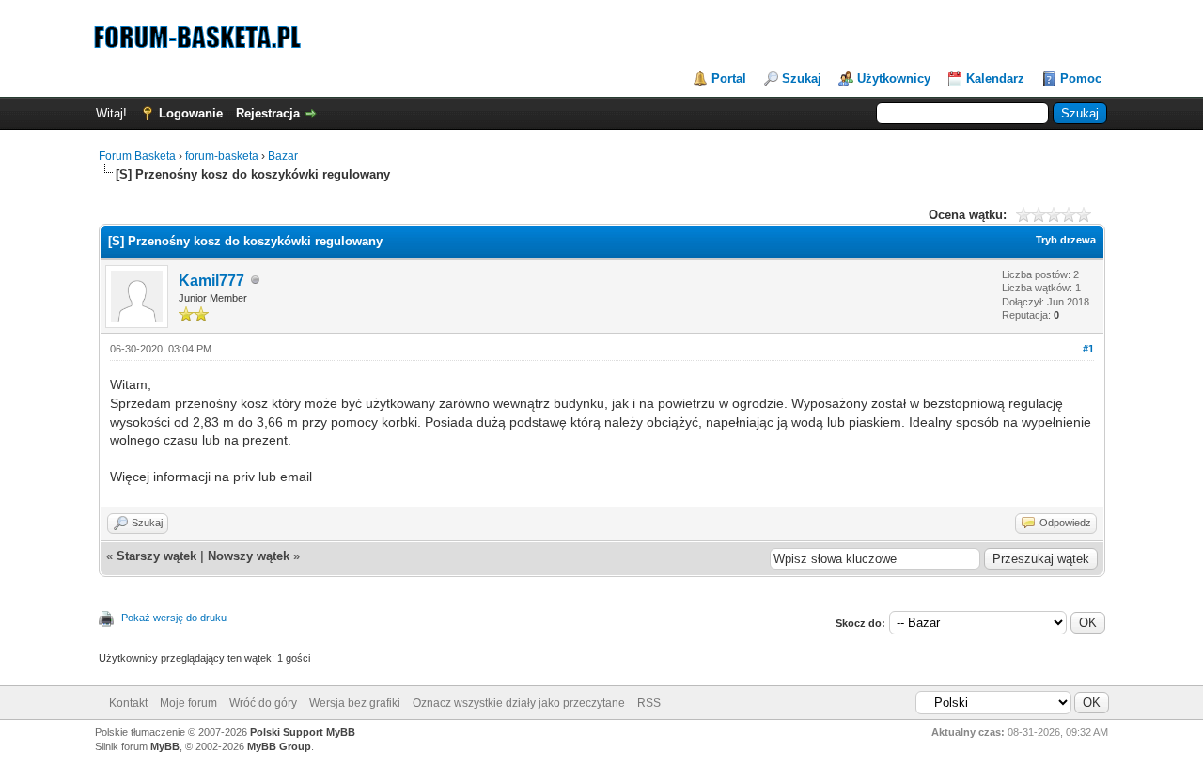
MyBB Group (279, 746)
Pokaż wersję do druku (174, 617)
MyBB (165, 746)
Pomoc (1080, 78)
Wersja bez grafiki (354, 703)
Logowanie (191, 113)
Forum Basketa (137, 156)
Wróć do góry (263, 703)
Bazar (283, 156)
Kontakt (128, 703)
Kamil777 (211, 281)
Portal (728, 78)
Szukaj (801, 78)
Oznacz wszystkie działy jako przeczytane (519, 703)
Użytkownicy (893, 78)
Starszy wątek (156, 556)
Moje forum (188, 703)
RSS (649, 703)
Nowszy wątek (248, 556)
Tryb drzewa (1066, 239)
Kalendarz (995, 78)
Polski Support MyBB (302, 732)
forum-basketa (221, 156)
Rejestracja (268, 113)
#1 (1088, 348)
